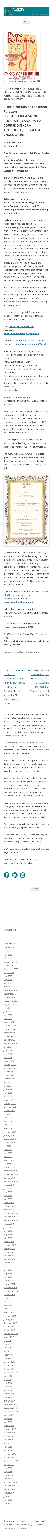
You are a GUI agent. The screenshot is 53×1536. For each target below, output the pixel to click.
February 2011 (10, 1475)
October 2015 (9, 1330)
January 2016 (9, 1319)
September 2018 (11, 1220)
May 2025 (8, 979)
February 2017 (10, 1280)
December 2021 (10, 1107)
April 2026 (8, 958)
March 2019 (9, 1202)
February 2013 (10, 1429)
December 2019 (10, 1170)
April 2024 (8, 1018)
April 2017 (8, 1277)
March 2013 (9, 1425)
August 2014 (9, 1376)
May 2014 (8, 1386)
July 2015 (7, 1340)
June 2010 (8, 1496)
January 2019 (9, 1209)
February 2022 (10, 1103)
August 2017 (9, 1262)
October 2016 (9, 1294)
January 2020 (9, 1167)
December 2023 (10, 1032)
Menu (26, 22)
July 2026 (7, 951)
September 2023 (11, 1043)
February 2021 (10, 1131)
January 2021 (9, 1135)
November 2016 (11, 1291)
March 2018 (9, 1241)
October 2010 (9, 1485)
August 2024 (9, 1004)
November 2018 (11, 1213)
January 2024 (9, 1029)
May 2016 (8, 1305)
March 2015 (9, 1354)
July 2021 (7, 1114)
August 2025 (9, 972)
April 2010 (8, 1500)
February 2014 (10, 1397)
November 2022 (11, 1071)
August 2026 (9, 947)
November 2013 (11, 1408)
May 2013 (8, 1418)
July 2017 (7, 1266)
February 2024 (10, 1025)
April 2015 (8, 1351)
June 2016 (8, 1301)
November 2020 (11, 1139)
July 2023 (7, 1047)
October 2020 (9, 1142)
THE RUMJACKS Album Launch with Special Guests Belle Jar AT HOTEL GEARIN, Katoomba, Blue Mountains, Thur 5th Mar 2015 (38, 682)
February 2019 (10, 1206)
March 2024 (9, 1022)
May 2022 (8, 1093)
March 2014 (9, 1393)
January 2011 (9, 1478)
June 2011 (8, 1468)
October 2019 (9, 1177)
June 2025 (8, 976)
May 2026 (8, 955)
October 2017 (9, 1255)
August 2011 (9, 1464)
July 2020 (7, 1146)
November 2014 (11, 1365)
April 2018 (8, 1238)
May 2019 (8, 1195)
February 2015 (10, 1358)
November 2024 (11, 993)
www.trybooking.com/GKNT (18, 627)
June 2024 (8, 1011)
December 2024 (10, 990)
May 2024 (8, 1015)
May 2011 (8, 1471)
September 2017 (11, 1259)
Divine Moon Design (24, 1524)
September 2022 (11, 1078)
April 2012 (8, 1450)
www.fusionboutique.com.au (19, 602)
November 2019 (11, 1174)
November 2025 (11, 962)
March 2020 (9, 1160)
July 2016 (7, 1298)
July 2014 (7, 1379)
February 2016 (10, 1316)
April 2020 (8, 1156)
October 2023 (9, 1039)
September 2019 (11, 1181)
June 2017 (8, 1269)
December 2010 (10, 1482)
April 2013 (8, 1422)
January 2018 (9, 1248)
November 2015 (11, 1326)
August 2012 (9, 1443)
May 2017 (8, 1273)
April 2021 (8, 1124)
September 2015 (11, 1333)
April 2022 (8, 1096)
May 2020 (8, 1153)
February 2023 (10, 1064)
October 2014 (9, 1369)
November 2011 (11, 1457)
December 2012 (10, 1432)
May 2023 (8, 1054)
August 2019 (9, 1185)
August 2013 (9, 1415)
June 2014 (8, 1383)
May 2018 (8, 1234)
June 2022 (8, 1089)
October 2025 (9, 965)
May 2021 (8, 1121)
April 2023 (8, 1057)
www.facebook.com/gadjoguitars (21, 333)
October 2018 (9, 1216)
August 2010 (9, 1492)
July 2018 (7, 1227)
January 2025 (9, 986)
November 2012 (11, 1436)
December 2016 (10, 1287)
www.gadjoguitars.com (21, 326)
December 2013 (10, 1404)
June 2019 (8, 1192)
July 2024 (7, 1008)
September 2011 (11, 1461)
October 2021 (9, 1110)
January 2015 (9, 1362)
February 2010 (10, 1503)
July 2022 (7, 1085)
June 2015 (8, 1344)
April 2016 (8, 1308)
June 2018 (8, 1231)
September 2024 (11, 1001)
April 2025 (8, 983)
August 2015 (9, 1337)
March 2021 (9, 1128)
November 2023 (11, 1036)
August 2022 (9, 1082)
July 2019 (7, 1188)
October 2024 (9, 997)
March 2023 (9, 1061)
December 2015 (10, 1323)
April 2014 (8, 1390)
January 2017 (9, 1284)
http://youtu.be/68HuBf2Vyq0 (30, 344)
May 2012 (8, 1446)
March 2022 (9, 1100)
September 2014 (11, 1372)
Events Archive (32, 651)
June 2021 (8, 1117)
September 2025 (11, 969)
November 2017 (11, 1252)
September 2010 (11, 1489)
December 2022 (10, 1068)
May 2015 (8, 1347)
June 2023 (8, 1050)
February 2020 (10, 1163)
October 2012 (9, 1439)
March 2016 (9, 1312)
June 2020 (8, 1149)
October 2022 (9, 1075)
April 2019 (8, 1199)
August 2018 (9, 1223)
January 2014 (9, 1400)
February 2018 (10, 1245)
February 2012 (10, 1454)
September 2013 (11, 1411)
